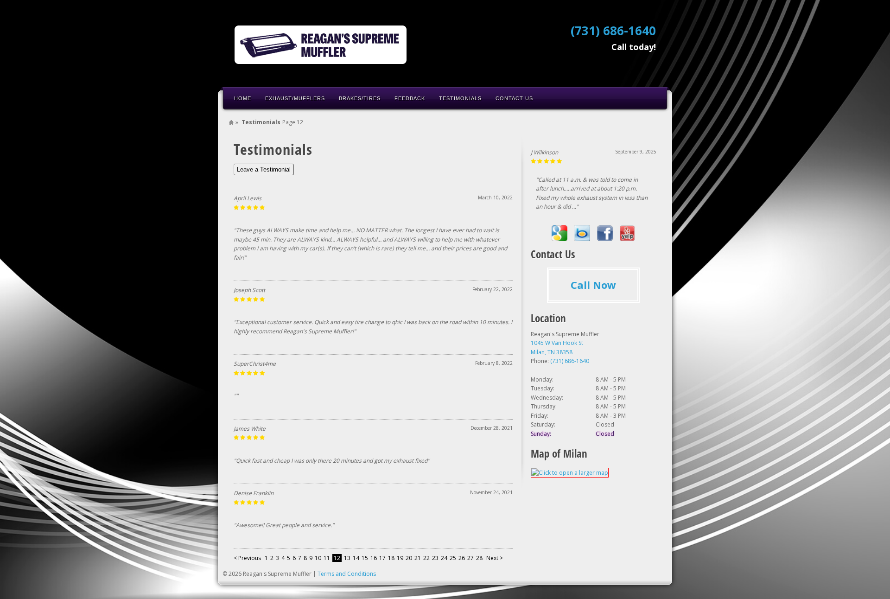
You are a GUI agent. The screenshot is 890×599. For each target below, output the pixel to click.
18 (391, 558)
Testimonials (460, 98)
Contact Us (514, 98)
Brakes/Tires (360, 98)
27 (470, 558)
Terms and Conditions (347, 574)
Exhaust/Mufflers (295, 98)
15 (365, 558)
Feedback (409, 98)
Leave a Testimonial (264, 169)
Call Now (593, 285)
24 (444, 558)
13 (347, 558)
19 (400, 558)
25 (453, 558)
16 (373, 558)
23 (435, 558)
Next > (494, 558)
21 (417, 558)
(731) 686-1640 (613, 30)
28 (479, 558)
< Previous (248, 558)
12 (337, 558)
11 (327, 558)
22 (426, 558)
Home (242, 98)
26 (461, 558)
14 (356, 558)
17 (382, 558)
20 (409, 558)
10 (318, 558)
